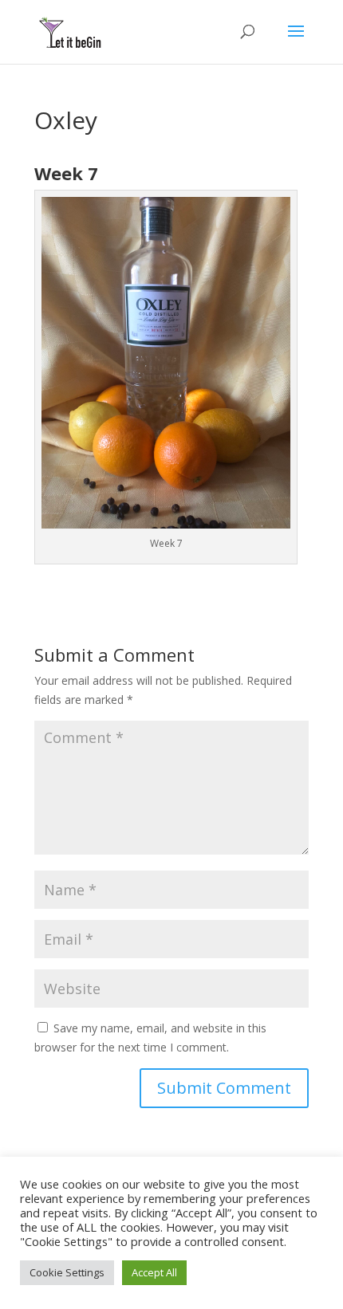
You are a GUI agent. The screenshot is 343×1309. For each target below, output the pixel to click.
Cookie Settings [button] (67, 1272)
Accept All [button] (154, 1272)
